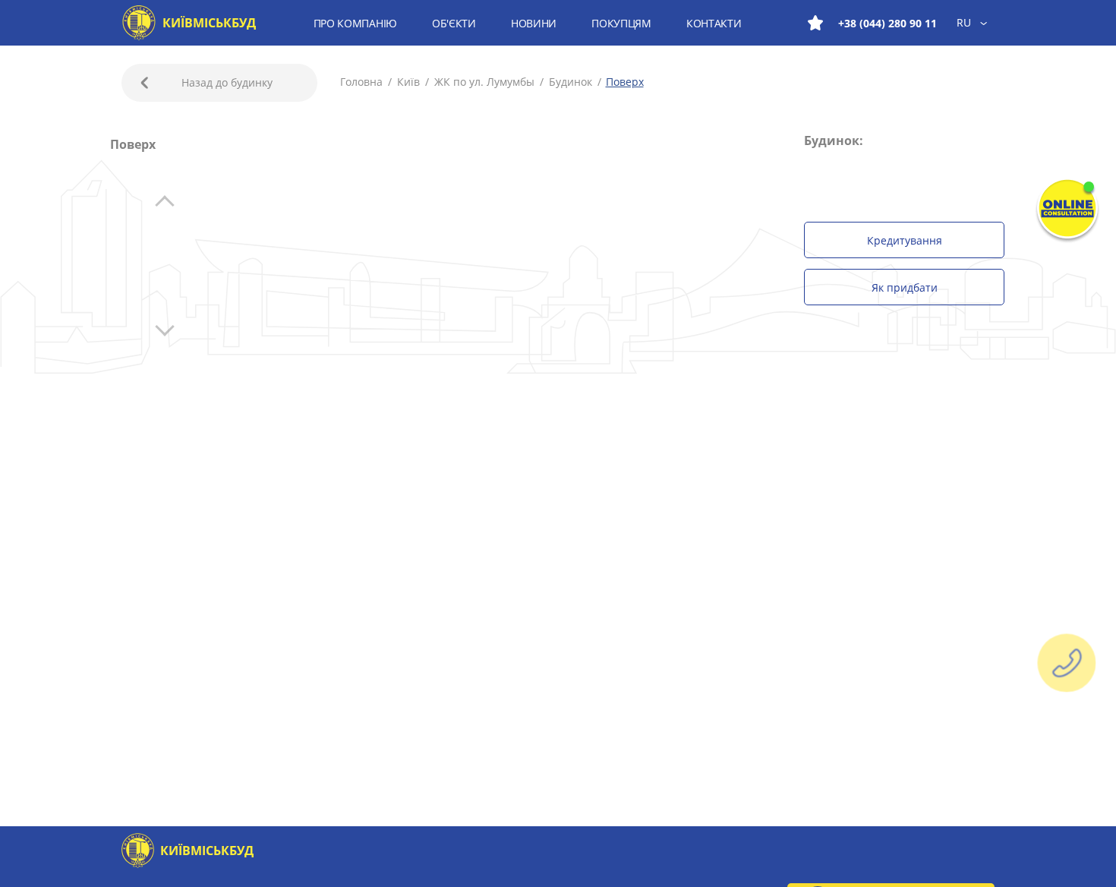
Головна (363, 81)
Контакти (714, 23)
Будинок (570, 81)
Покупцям (621, 23)
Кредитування (904, 240)
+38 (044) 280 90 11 (887, 23)
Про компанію (355, 23)
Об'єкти (454, 23)
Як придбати (905, 287)
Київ (408, 81)
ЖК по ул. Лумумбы (484, 81)
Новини (533, 23)
